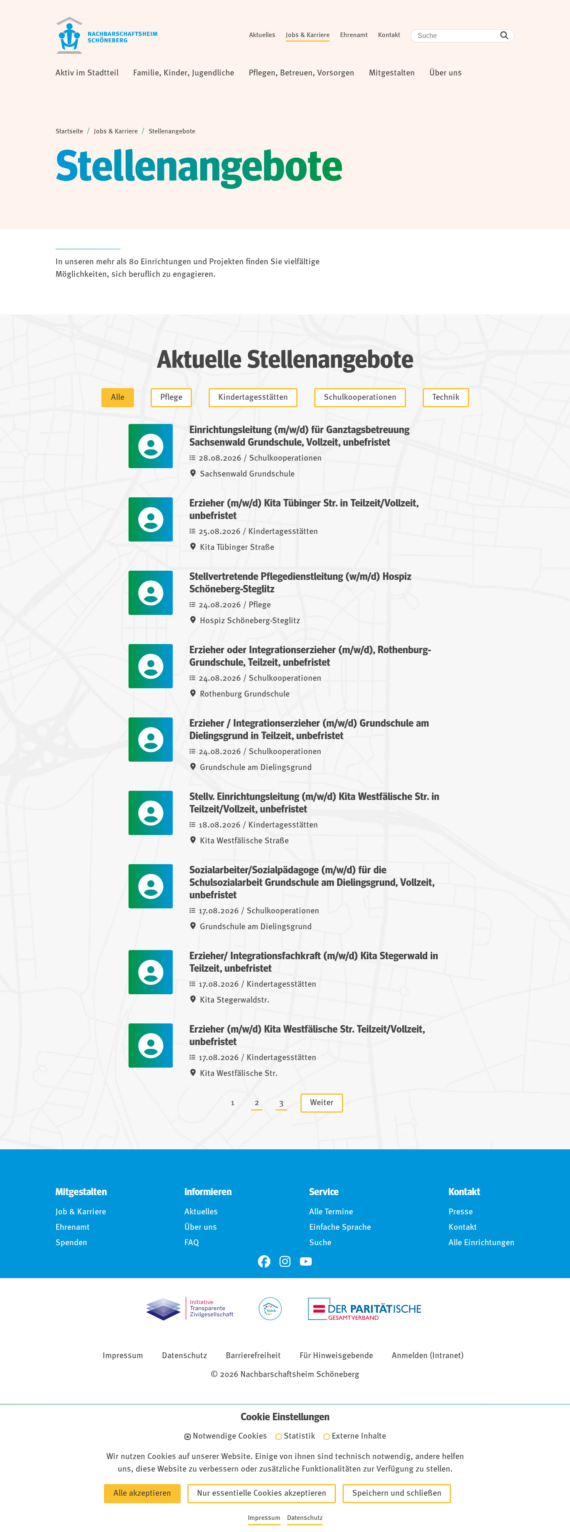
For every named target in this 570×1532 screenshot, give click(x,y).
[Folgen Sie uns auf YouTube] (306, 1261)
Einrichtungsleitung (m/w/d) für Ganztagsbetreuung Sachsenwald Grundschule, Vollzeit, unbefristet (299, 436)
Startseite (69, 131)
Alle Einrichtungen (482, 1243)
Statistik (299, 1437)
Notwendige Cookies (230, 1437)
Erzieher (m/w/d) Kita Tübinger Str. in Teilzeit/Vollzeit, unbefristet (304, 509)
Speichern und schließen (396, 1493)
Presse (461, 1212)
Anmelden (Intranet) (428, 1356)
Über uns (200, 1228)
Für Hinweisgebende (336, 1356)
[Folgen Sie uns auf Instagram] (285, 1261)
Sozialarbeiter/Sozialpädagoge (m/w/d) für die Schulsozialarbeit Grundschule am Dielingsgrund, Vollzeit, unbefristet (311, 882)
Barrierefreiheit (253, 1356)
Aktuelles (262, 35)
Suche (320, 1243)
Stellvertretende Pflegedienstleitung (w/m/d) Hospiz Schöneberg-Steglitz (300, 583)
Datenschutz (184, 1356)
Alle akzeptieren (142, 1493)
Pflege (171, 398)
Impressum (123, 1356)
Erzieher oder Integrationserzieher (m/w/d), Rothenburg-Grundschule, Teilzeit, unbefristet (310, 656)
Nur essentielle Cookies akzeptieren (261, 1493)
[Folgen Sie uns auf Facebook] (264, 1261)
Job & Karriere (80, 1212)
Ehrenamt (354, 35)
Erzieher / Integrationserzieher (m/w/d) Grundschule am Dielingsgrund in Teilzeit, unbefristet (309, 729)
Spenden (71, 1243)
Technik (445, 398)
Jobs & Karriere (308, 35)
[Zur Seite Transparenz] (189, 1309)
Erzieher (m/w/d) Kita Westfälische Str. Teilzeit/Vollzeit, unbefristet (307, 1035)
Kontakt (389, 35)
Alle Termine (331, 1212)
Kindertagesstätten (253, 398)
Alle (117, 398)
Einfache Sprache (340, 1228)
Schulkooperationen (360, 398)
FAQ (191, 1243)
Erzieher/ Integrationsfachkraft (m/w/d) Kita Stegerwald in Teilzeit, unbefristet (313, 962)
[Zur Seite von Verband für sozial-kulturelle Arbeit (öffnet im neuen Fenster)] (270, 1309)
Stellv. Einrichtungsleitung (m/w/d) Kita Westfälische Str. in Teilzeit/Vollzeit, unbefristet (314, 803)
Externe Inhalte (359, 1437)
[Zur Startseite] (106, 35)
